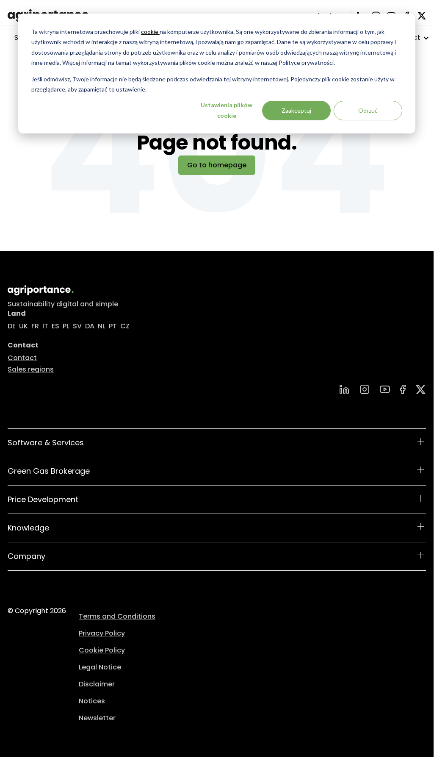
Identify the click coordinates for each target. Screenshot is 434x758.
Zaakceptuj (296, 110)
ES (55, 326)
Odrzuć (368, 110)
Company (26, 556)
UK (23, 326)
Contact (22, 358)
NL (101, 326)
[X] (421, 15)
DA (89, 326)
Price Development (43, 499)
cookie (150, 31)
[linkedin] (344, 389)
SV (77, 326)
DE (12, 326)
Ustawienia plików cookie (226, 110)
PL (66, 326)
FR (35, 326)
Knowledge (28, 527)
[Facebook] (403, 389)
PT (113, 326)
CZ (125, 326)
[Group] (421, 389)
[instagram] (364, 389)
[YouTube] (385, 389)
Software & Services (46, 442)
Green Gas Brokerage (49, 471)
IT (45, 326)
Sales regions (31, 369)
